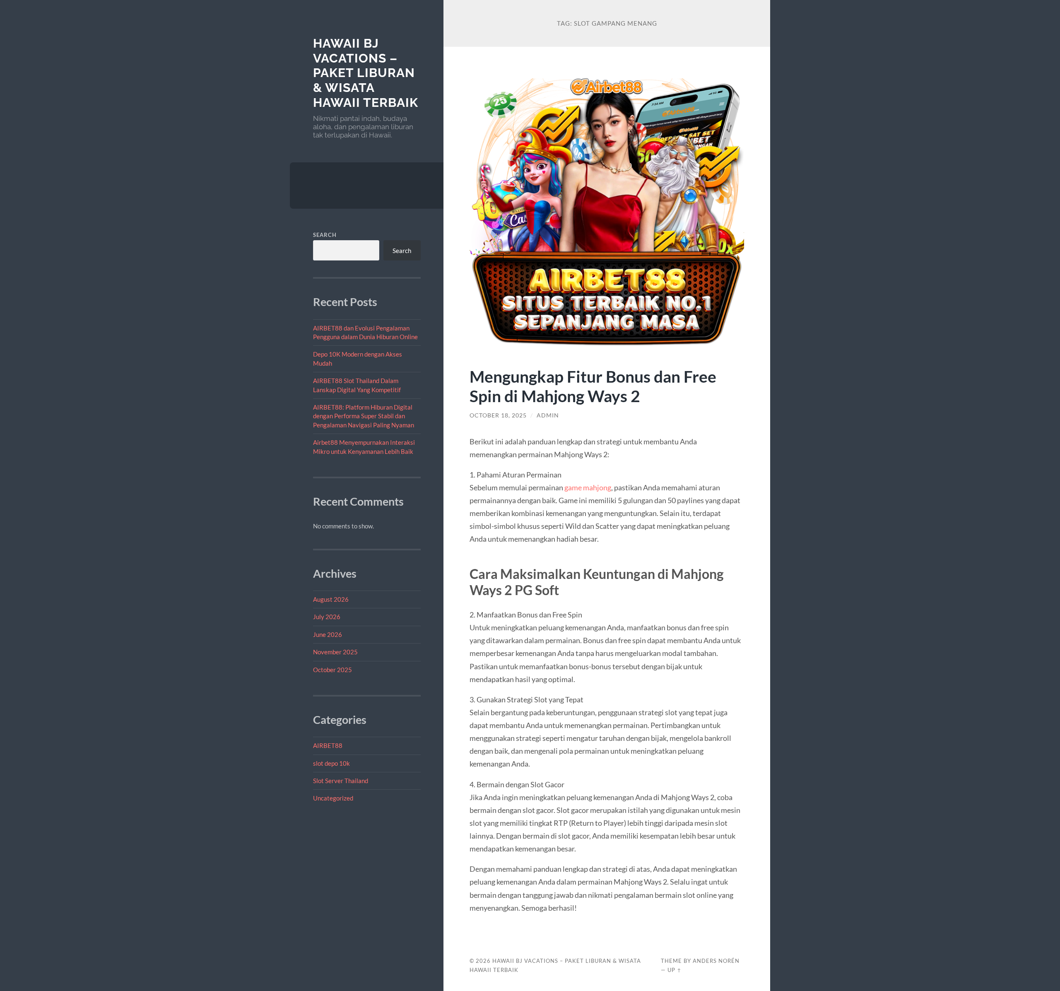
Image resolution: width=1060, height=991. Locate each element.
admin (548, 415)
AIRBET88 (327, 745)
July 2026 (326, 616)
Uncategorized (333, 798)
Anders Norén (716, 960)
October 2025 (332, 669)
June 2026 (327, 634)
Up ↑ (674, 970)
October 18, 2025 (498, 415)
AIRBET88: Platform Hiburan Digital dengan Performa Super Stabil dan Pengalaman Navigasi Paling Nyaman (363, 416)
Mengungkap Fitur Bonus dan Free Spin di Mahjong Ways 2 (593, 386)
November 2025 (335, 652)
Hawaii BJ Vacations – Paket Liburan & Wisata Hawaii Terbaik (365, 73)
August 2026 (331, 599)
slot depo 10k (331, 763)
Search (325, 234)
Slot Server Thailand (340, 780)
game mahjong (587, 487)
